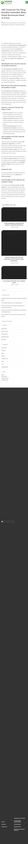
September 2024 (5, 336)
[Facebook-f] (2, 547)
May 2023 (3, 339)
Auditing (3, 350)
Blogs (2, 353)
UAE (2, 364)
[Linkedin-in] (5, 547)
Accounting (3, 347)
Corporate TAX (4, 358)
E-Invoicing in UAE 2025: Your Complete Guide (14, 281)
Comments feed (5, 378)
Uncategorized (4, 367)
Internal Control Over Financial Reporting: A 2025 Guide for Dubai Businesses (14, 259)
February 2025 (4, 331)
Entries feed (4, 376)
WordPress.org (4, 380)
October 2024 (4, 334)
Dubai (2, 361)
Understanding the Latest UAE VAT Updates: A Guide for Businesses (14, 224)
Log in (2, 374)
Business (3, 356)
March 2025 (4, 328)
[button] (27, 2)
